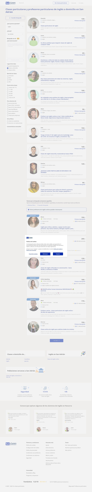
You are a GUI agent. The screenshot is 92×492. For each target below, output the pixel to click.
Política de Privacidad (31, 250)
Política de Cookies (58, 249)
